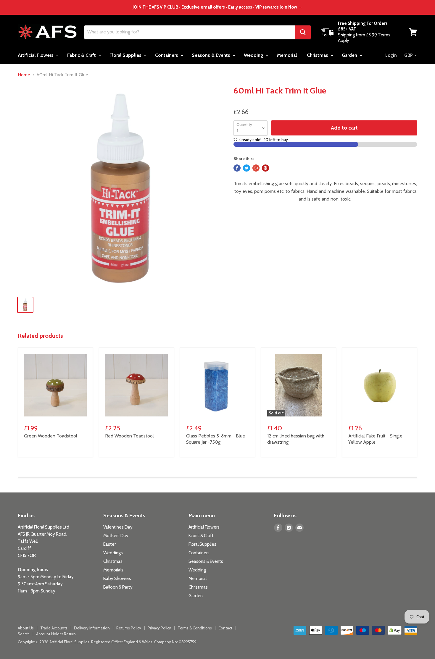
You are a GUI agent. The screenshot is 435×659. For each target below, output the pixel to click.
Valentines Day (118, 527)
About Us (26, 628)
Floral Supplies (126, 55)
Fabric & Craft (82, 55)
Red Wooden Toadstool (129, 436)
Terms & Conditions (195, 628)
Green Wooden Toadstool (50, 436)
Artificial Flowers (36, 55)
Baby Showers (117, 578)
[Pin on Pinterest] (265, 168)
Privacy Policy (159, 628)
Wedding (254, 55)
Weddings (113, 552)
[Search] (303, 32)
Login (391, 55)
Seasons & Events (211, 55)
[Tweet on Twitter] (246, 168)
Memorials (113, 570)
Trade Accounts (53, 628)
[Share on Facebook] (237, 168)
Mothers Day (115, 535)
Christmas (318, 55)
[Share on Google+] (256, 168)
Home (24, 74)
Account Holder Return (56, 633)
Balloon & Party (118, 587)
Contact (225, 628)
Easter (109, 544)
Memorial (287, 55)
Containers (167, 55)
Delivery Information (92, 628)
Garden (350, 55)
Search (24, 633)
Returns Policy (128, 628)
